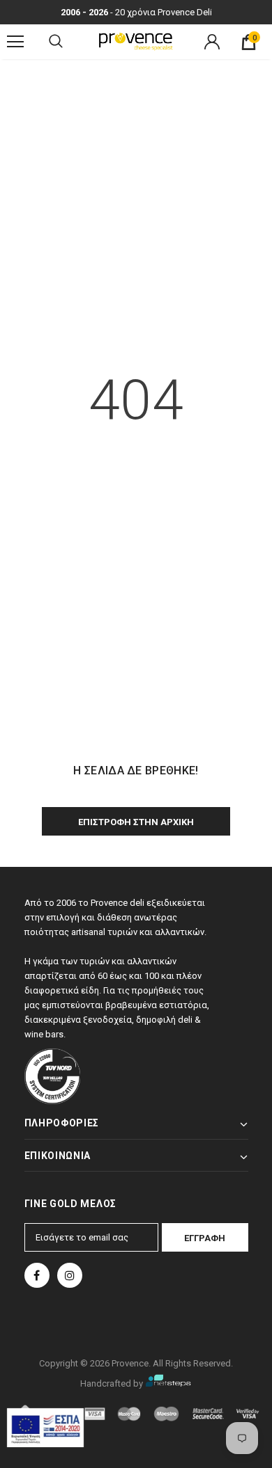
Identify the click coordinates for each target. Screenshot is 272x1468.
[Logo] (136, 41)
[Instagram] (69, 1275)
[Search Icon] (56, 42)
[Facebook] (37, 1275)
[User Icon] (212, 41)
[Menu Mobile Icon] (15, 41)
